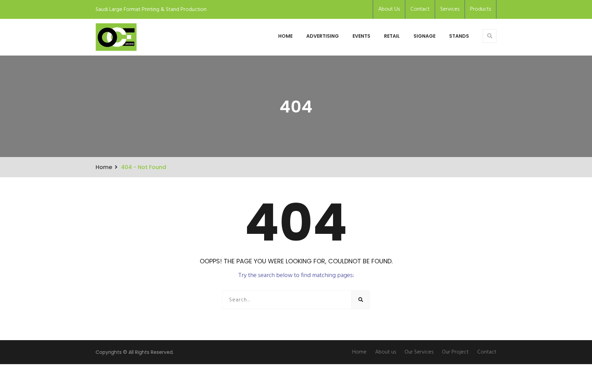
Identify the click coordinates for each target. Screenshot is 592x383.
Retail (392, 36)
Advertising (322, 36)
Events (361, 36)
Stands (459, 36)
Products (480, 9)
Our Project (455, 352)
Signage (424, 36)
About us (385, 352)
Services (449, 9)
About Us (389, 9)
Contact (420, 9)
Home (285, 36)
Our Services (419, 352)
